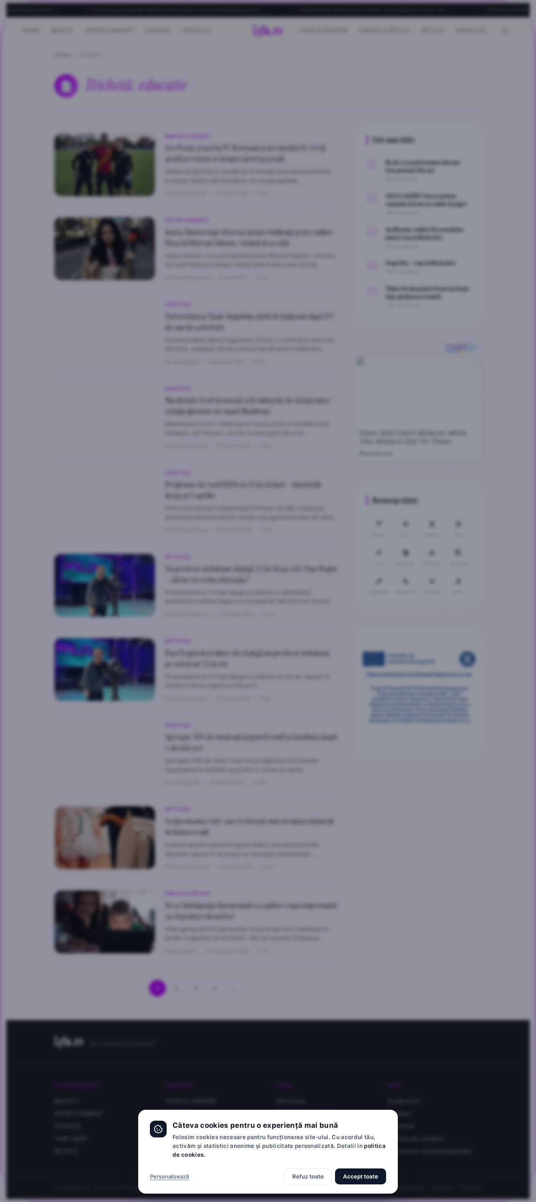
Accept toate (360, 1176)
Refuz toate (308, 1176)
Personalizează (169, 1176)
